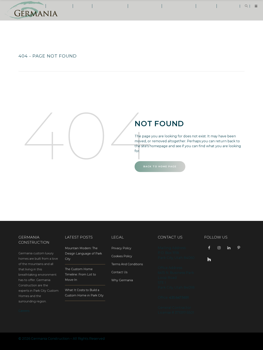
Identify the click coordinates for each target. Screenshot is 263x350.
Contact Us (119, 272)
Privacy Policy (121, 248)
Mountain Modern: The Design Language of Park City (83, 253)
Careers (23, 311)
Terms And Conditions (127, 264)
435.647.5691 (179, 298)
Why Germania (122, 280)
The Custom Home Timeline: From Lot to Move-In (80, 274)
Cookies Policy (121, 256)
